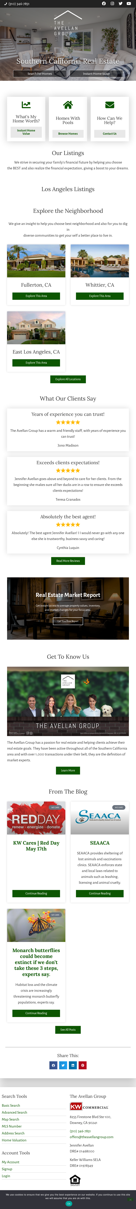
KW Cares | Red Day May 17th (36, 846)
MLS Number (12, 1126)
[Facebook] (104, 3)
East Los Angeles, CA (36, 352)
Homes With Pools (68, 120)
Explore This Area (36, 296)
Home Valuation (14, 1140)
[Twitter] (120, 3)
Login (6, 1176)
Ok (68, 1203)
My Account (10, 1162)
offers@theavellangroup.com (92, 1137)
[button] (68, 44)
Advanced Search (14, 1112)
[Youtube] (129, 3)
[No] (130, 1199)
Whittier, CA (100, 285)
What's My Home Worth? (26, 119)
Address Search (13, 1133)
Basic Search (11, 1105)
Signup (7, 1169)
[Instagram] (112, 3)
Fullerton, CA (36, 285)
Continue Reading (36, 893)
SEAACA (100, 843)
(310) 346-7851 (80, 1131)
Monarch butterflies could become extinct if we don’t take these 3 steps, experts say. (36, 962)
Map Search (10, 1119)
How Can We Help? (109, 120)
